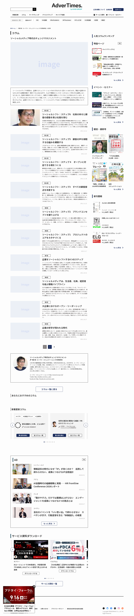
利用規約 (34, 609)
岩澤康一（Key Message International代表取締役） (69, 427)
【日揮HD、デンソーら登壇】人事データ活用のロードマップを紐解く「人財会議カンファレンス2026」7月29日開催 (113, 115)
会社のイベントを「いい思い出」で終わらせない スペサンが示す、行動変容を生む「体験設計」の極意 (59, 514)
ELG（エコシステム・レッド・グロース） (112, 234)
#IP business (67, 20)
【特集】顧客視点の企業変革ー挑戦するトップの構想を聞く (112, 58)
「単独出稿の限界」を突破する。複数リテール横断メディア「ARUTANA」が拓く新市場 (112, 66)
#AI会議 (44, 20)
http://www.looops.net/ (56, 375)
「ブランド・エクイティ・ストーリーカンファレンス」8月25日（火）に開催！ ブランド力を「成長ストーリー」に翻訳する (112, 96)
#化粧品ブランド (28, 416)
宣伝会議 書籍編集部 (30, 427)
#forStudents (54, 20)
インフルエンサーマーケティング (98, 157)
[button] (12, 425)
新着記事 (15, 15)
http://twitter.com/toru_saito (42, 377)
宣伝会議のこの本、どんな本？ (33, 424)
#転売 (103, 20)
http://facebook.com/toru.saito (45, 379)
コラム (24, 15)
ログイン (118, 9)
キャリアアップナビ (108, 49)
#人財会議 (88, 20)
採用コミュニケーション (115, 185)
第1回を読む (23, 435)
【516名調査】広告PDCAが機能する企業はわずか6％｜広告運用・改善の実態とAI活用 (67, 565)
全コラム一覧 (38, 435)
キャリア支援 (60, 15)
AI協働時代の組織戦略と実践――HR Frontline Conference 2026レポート (56, 485)
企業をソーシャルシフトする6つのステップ (62, 259)
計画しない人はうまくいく (110, 218)
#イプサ (18, 416)
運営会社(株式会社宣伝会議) (75, 609)
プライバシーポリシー (57, 609)
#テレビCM (78, 20)
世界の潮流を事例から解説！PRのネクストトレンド (70, 422)
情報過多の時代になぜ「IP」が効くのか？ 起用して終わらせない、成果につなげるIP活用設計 (59, 470)
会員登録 (109, 9)
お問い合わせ (44, 609)
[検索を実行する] (34, 9)
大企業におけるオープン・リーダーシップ (62, 306)
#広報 (96, 20)
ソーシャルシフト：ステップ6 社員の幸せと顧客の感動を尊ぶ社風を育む (64, 116)
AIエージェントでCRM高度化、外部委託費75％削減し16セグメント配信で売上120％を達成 (30, 567)
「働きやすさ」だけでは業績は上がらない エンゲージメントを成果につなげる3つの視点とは (59, 499)
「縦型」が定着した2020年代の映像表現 (99, 185)
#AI (37, 20)
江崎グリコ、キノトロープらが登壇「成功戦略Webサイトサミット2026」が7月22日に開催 (112, 105)
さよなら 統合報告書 (108, 203)
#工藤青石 (38, 416)
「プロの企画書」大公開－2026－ (114, 157)
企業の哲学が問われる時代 (54, 327)
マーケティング (34, 15)
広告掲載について (99, 9)
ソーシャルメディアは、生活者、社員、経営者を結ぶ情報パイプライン (64, 283)
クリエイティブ (47, 15)
